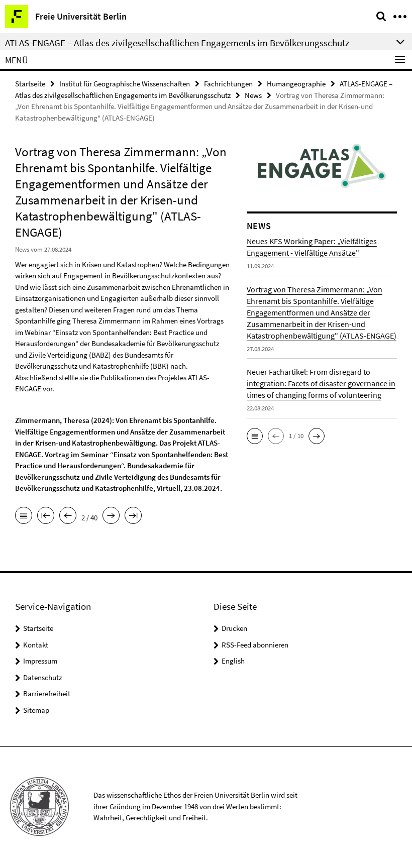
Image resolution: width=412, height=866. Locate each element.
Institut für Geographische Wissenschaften (124, 83)
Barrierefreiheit (46, 693)
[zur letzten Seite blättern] (133, 516)
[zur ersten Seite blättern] (45, 516)
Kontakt (35, 645)
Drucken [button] (234, 628)
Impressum (40, 661)
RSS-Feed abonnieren (255, 645)
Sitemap (36, 710)
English (233, 661)
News (253, 95)
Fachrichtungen (228, 83)
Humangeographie (296, 83)
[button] (255, 436)
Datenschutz (42, 677)
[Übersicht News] (23, 516)
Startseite (30, 83)
